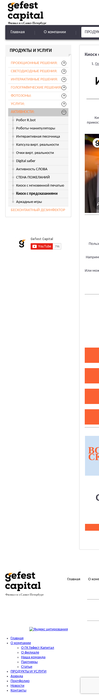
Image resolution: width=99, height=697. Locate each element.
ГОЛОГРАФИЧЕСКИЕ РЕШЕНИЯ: (36, 88)
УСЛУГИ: (18, 104)
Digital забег (25, 161)
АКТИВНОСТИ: (23, 112)
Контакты (18, 691)
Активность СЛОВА (32, 169)
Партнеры (29, 662)
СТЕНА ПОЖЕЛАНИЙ (33, 177)
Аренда (17, 676)
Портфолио (20, 681)
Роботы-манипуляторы (35, 128)
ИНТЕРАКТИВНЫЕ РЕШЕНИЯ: (34, 79)
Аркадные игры (29, 202)
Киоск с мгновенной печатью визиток (40, 187)
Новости (17, 686)
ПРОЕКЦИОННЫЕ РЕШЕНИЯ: (34, 63)
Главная (18, 32)
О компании (55, 32)
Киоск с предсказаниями (37, 194)
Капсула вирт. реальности (37, 145)
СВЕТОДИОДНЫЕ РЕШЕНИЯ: (34, 71)
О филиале (30, 653)
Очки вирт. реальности (35, 153)
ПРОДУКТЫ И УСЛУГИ (28, 672)
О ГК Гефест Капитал (37, 648)
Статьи (26, 667)
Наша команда (33, 657)
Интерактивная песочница (38, 137)
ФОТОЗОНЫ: (21, 96)
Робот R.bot (26, 120)
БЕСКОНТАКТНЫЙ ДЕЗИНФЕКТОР (38, 210)
